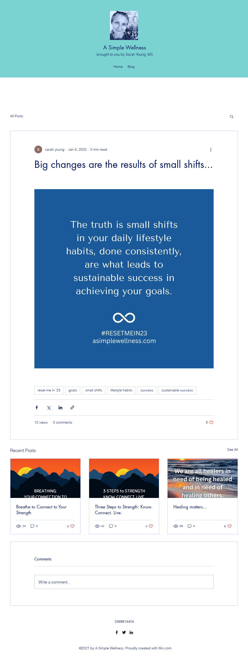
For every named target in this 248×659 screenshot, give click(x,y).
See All (232, 449)
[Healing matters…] (203, 478)
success (146, 390)
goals (73, 390)
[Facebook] (116, 632)
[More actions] (211, 149)
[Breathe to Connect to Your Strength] (45, 478)
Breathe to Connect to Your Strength (41, 509)
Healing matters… (190, 507)
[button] (231, 116)
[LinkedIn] (131, 632)
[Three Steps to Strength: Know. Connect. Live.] (124, 478)
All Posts (16, 116)
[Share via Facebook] (36, 407)
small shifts (93, 390)
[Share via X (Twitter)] (48, 407)
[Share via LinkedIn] (60, 407)
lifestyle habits (121, 390)
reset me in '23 (49, 390)
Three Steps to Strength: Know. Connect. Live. (124, 509)
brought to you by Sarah (116, 54)
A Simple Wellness (124, 47)
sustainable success (177, 390)
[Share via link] (72, 407)
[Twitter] (124, 632)
